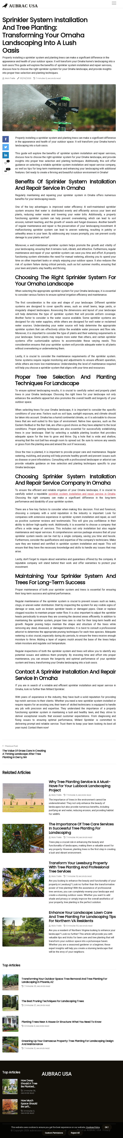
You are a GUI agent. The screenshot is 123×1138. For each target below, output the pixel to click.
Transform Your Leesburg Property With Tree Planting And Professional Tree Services (79, 867)
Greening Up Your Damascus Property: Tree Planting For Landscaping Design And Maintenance (67, 1042)
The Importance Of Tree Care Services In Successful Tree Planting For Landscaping (81, 828)
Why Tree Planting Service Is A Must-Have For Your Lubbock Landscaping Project (80, 786)
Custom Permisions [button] (54, 1133)
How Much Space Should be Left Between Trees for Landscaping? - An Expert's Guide (29, 1103)
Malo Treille (10, 78)
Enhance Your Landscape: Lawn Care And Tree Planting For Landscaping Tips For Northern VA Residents (82, 916)
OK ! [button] (107, 1127)
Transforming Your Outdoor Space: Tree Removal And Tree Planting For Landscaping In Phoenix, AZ (64, 980)
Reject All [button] (75, 1133)
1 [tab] (59, 126)
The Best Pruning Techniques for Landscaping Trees (53, 1001)
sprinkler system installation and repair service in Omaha (81, 493)
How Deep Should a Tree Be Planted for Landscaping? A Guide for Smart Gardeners (29, 1083)
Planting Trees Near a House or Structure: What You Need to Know (61, 1021)
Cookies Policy (93, 1127)
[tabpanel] (59, 107)
